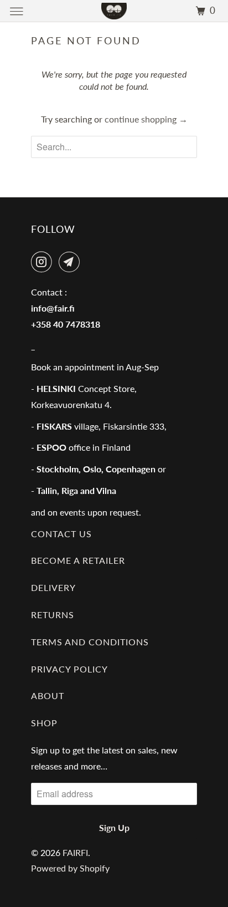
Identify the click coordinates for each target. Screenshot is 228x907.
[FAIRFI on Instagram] (43, 261)
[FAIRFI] (114, 11)
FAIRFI (75, 852)
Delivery (53, 587)
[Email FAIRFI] (71, 261)
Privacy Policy (69, 669)
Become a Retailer (78, 560)
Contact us (61, 533)
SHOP (44, 722)
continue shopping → (146, 119)
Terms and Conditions (90, 641)
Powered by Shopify (70, 868)
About (47, 695)
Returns (52, 614)
